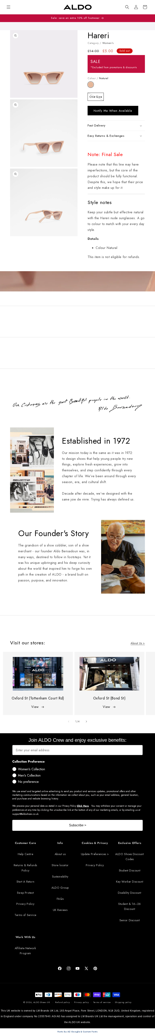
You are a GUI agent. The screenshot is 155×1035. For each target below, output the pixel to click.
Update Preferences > (95, 854)
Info (60, 843)
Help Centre (25, 854)
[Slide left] (68, 721)
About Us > (138, 643)
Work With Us (25, 937)
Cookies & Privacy (95, 843)
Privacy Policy (25, 904)
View (35, 707)
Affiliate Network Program (25, 950)
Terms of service (102, 1002)
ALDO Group (60, 888)
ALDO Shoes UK (41, 1002)
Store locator (60, 865)
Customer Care (25, 843)
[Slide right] (86, 721)
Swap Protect (25, 893)
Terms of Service (25, 915)
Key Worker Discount (129, 882)
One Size (96, 97)
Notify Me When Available (113, 110)
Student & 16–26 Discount (129, 906)
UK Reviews (60, 910)
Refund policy (62, 1002)
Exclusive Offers (129, 843)
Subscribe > (77, 825)
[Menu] (8, 7)
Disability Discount (129, 893)
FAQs (60, 899)
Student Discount (129, 870)
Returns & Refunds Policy (25, 867)
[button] (127, 7)
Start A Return (25, 882)
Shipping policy (123, 1002)
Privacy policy (81, 1002)
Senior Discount (129, 920)
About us (60, 854)
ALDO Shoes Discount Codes (129, 856)
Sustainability (60, 877)
